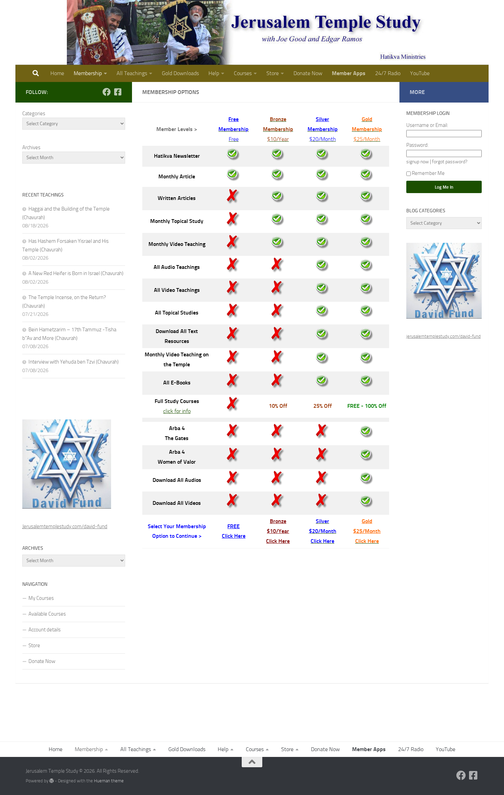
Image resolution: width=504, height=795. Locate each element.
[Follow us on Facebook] (107, 92)
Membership (88, 73)
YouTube (420, 73)
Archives (31, 147)
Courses (243, 73)
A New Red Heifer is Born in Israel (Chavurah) (75, 273)
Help (213, 73)
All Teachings (132, 73)
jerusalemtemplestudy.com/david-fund (443, 336)
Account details (44, 630)
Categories (33, 113)
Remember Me (428, 173)
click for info (177, 411)
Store (272, 73)
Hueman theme (109, 780)
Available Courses (47, 614)
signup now (417, 161)
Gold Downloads (180, 73)
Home (57, 73)
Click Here (233, 536)
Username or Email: (427, 125)
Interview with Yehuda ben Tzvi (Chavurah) (73, 362)
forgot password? (449, 161)
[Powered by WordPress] (51, 781)
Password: (417, 145)
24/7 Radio (387, 73)
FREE (233, 526)
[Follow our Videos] (117, 92)
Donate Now (307, 73)
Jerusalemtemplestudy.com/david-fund (64, 526)
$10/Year (278, 531)
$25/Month (367, 531)
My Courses (41, 598)
